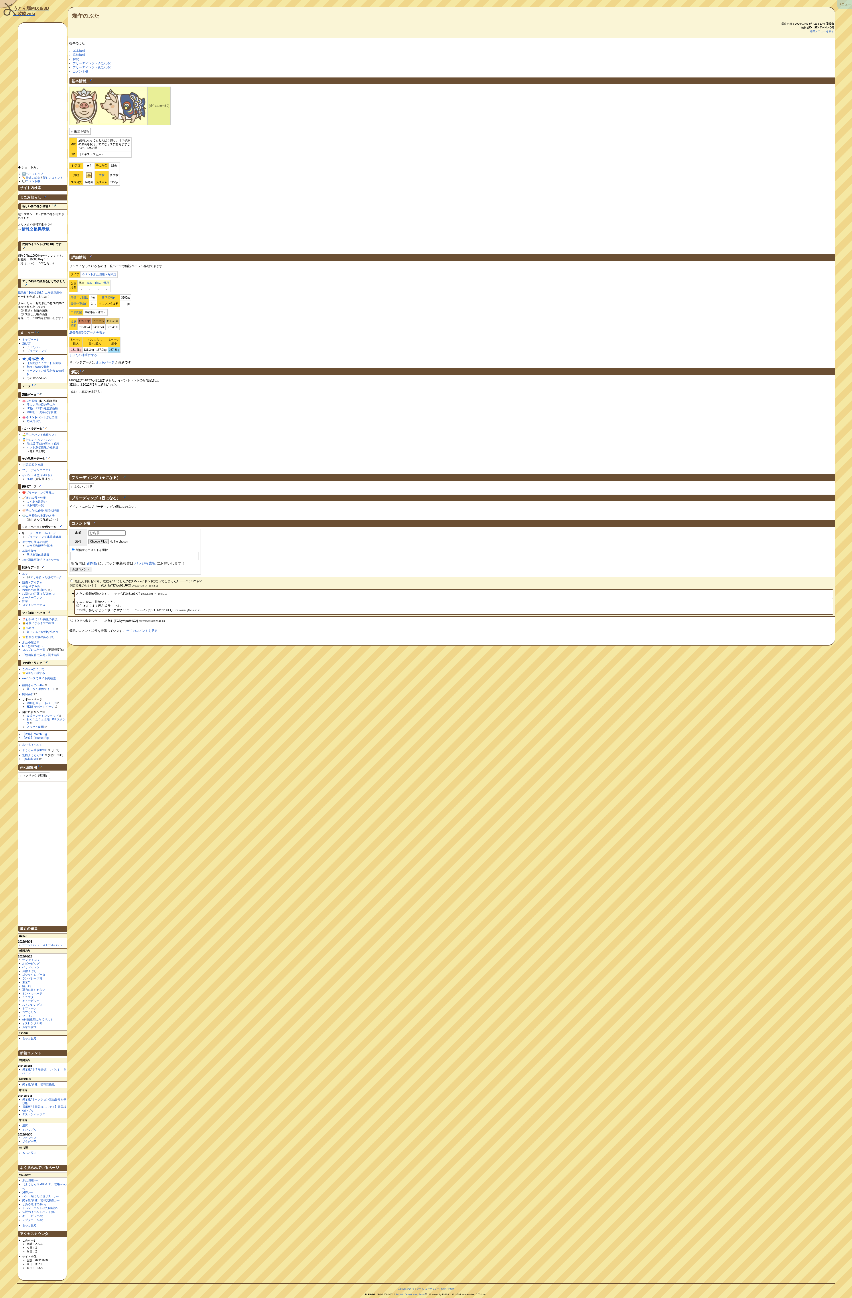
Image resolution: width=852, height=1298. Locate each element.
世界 (106, 283)
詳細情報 (79, 55)
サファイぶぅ (30, 959)
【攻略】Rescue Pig (35, 737)
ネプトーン (29, 1008)
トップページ (30, 339)
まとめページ (105, 362)
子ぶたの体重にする (83, 355)
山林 (98, 283)
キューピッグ (30, 1001)
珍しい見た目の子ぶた (41, 404)
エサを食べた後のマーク (46, 577)
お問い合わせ (447, 1289)
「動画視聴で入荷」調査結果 (41, 655)
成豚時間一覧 (35, 505)
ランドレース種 (32, 978)
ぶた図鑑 (31, 400)
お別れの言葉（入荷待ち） (39, 593)
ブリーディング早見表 (40, 492)
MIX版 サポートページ (41, 703)
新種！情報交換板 (38, 367)
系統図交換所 (34, 464)
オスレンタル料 (32, 1023)
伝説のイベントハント (40, 440)
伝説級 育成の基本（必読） (44, 443)
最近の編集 (33, 177)
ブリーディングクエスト (38, 470)
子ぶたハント (35, 347)
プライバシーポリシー (428, 1289)
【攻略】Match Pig (34, 734)
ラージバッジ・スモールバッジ (42, 945)
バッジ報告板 (145, 563)
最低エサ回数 (79, 297)
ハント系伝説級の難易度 (42, 447)
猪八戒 (26, 986)
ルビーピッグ (30, 963)
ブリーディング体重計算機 (44, 537)
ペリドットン (30, 967)
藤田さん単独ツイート (41, 689)
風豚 (25, 1125)
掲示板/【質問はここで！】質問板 (44, 1106)
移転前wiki (32, 759)
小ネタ (30, 628)
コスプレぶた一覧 (33, 649)
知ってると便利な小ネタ (42, 632)
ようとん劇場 (35, 727)
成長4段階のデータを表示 (87, 332)
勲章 (25, 601)
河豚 (27, 1192)
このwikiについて (33, 669)
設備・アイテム (32, 582)
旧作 (44, 590)
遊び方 (26, 343)
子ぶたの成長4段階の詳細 (42, 510)
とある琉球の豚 (34, 1204)
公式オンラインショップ (42, 715)
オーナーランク (32, 597)
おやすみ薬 (33, 586)
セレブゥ (28, 1110)
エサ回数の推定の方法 (40, 515)
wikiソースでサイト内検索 (39, 678)
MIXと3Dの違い (32, 646)
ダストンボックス (33, 1114)
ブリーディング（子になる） (93, 63)
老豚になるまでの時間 (40, 623)
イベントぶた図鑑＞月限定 (99, 274)
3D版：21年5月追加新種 (42, 408)
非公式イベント (32, 745)
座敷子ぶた (29, 971)
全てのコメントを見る (142, 630)
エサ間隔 (76, 312)
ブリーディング (37, 351)
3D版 (30, 479)
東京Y (26, 982)
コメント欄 (80, 71)
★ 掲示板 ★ (33, 359)
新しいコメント (53, 177)
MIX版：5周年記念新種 (42, 412)
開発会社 (28, 694)
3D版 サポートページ (40, 706)
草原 (90, 283)
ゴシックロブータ (33, 974)
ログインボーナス (33, 604)
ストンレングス (32, 1004)
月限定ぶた (34, 421)
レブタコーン (32, 1220)
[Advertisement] (452, 219)
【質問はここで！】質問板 (44, 363)
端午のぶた (86, 16)
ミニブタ (28, 997)
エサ (25, 573)
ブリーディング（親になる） (93, 67)
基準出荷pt (109, 297)
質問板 (92, 563)
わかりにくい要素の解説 (41, 619)
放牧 (102, 175)
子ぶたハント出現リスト (41, 434)
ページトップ (34, 174)
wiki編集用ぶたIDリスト (37, 1019)
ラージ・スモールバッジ (40, 533)
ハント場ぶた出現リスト (40, 1196)
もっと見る (29, 1038)
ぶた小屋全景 (30, 642)
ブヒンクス (29, 1137)
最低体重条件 (79, 303)
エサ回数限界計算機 (40, 545)
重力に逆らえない (33, 989)
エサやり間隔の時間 (35, 542)
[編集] (91, 80)
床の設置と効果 (36, 497)
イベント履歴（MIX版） (37, 475)
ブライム (28, 1016)
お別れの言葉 (30, 590)
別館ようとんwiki (33, 755)
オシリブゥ (29, 1129)
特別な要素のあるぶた (40, 637)
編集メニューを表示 (822, 31)
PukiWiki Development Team (410, 1294)
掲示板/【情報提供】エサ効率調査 (40, 292)
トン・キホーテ (32, 993)
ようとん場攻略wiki (34, 750)
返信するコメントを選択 (91, 550)
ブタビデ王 (29, 1141)
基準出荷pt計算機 (38, 554)
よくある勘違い (37, 501)
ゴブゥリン (29, 1012)
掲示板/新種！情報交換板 (38, 1084)
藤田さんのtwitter (33, 685)
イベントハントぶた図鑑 (39, 1208)
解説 (76, 59)
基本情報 (79, 51)
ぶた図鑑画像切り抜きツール (41, 559)
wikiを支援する (35, 673)
